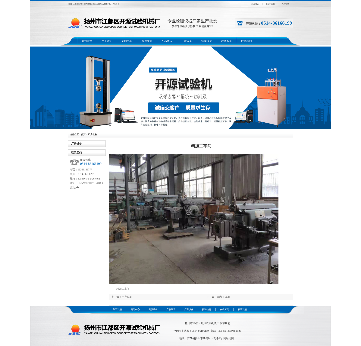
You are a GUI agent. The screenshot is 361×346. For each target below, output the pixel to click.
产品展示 (167, 41)
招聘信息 (206, 41)
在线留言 (254, 3)
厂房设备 (186, 41)
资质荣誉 (147, 41)
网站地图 (228, 338)
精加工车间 (223, 297)
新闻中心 (127, 41)
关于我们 (285, 3)
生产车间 (127, 297)
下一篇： (212, 297)
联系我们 (270, 3)
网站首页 (87, 41)
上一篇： (116, 297)
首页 (83, 134)
